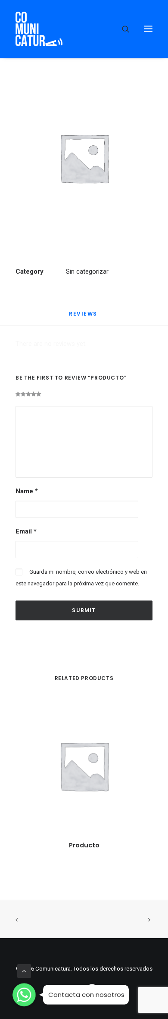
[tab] (84, 317)
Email (26, 531)
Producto (84, 845)
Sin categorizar (87, 271)
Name (27, 491)
